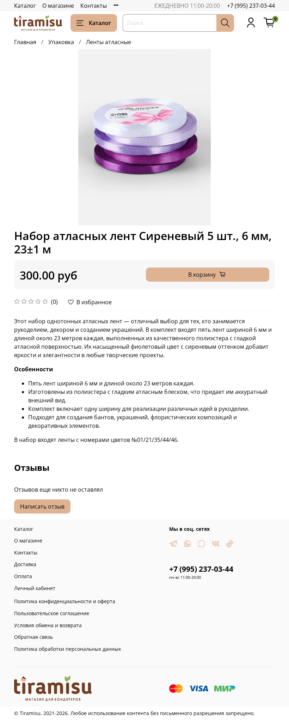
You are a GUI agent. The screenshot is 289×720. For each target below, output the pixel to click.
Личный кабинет (34, 588)
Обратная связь (33, 637)
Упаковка (61, 42)
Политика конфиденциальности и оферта (64, 601)
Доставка (25, 564)
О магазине (58, 6)
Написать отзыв (42, 506)
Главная (25, 42)
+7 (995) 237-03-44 (251, 6)
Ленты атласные (108, 42)
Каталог (25, 6)
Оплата (23, 576)
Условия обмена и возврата (48, 625)
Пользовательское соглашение (51, 613)
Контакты (93, 6)
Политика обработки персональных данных (67, 649)
